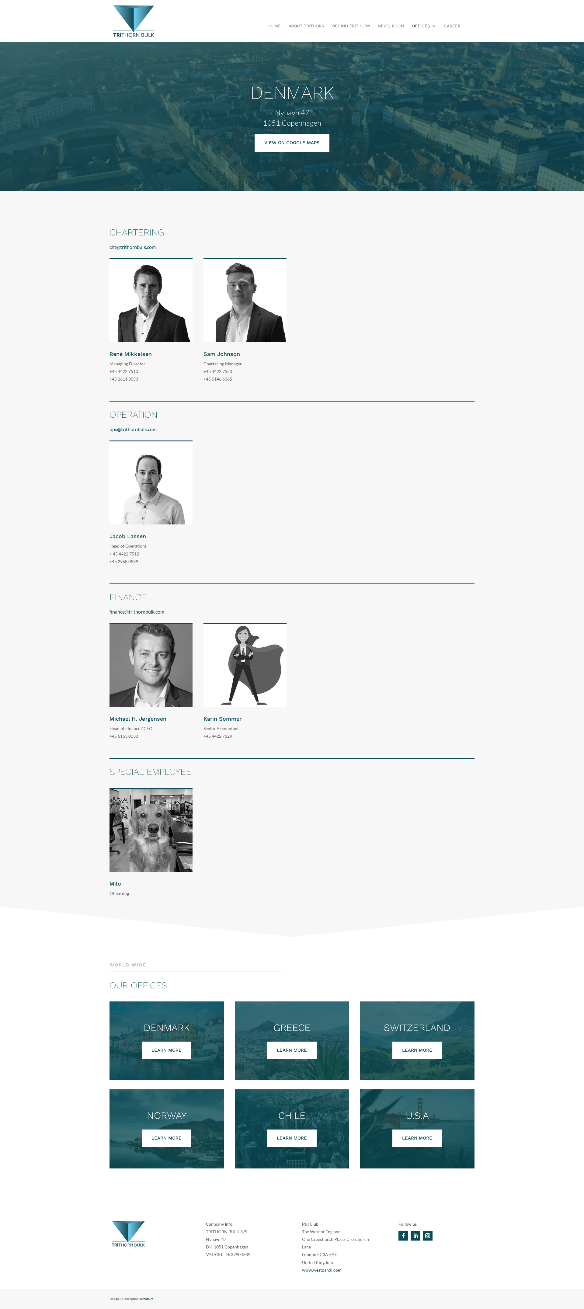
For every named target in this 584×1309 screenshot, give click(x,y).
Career (452, 26)
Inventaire (146, 1298)
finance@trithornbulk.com (136, 611)
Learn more (166, 1050)
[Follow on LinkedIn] (415, 1236)
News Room (391, 26)
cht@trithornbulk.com (132, 247)
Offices (421, 26)
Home (274, 26)
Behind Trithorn (351, 26)
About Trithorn (306, 26)
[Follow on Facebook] (403, 1236)
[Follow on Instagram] (428, 1236)
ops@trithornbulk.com (133, 429)
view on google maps (292, 142)
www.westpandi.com (322, 1269)
